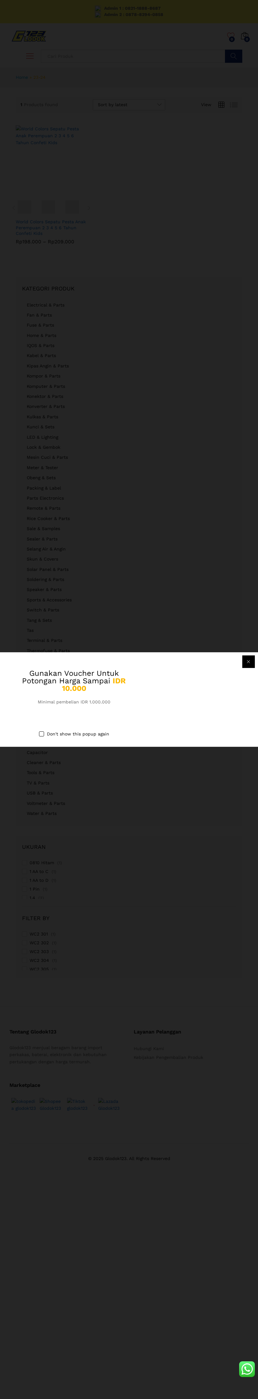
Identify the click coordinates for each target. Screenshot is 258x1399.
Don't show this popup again (78, 733)
